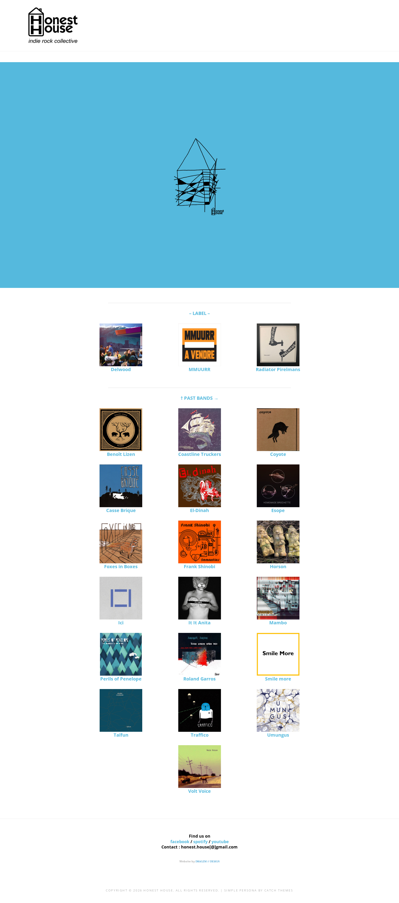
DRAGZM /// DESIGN (208, 861)
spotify (200, 841)
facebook (179, 841)
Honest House (158, 890)
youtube (220, 841)
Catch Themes (278, 890)
